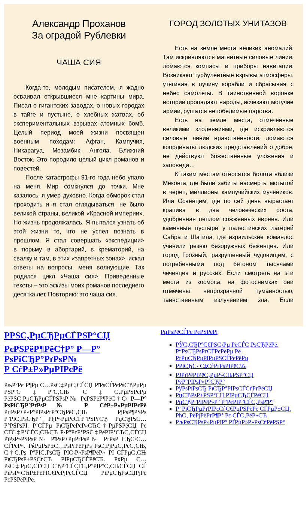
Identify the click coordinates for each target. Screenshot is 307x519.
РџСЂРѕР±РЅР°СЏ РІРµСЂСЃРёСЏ (222, 395)
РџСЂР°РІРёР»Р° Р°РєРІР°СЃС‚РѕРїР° (224, 402)
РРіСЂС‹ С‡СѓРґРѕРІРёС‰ (211, 366)
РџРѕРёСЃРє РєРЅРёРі (189, 332)
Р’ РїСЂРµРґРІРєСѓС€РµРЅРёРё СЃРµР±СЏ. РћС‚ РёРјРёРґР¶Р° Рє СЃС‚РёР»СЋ (233, 412)
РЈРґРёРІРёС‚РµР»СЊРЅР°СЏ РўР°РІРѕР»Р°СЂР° (214, 378)
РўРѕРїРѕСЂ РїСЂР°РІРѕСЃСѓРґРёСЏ (224, 388)
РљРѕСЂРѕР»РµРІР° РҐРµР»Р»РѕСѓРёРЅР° (230, 422)
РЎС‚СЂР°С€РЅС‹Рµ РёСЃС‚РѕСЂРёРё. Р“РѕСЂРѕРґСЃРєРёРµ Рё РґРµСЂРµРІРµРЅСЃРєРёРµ (227, 351)
